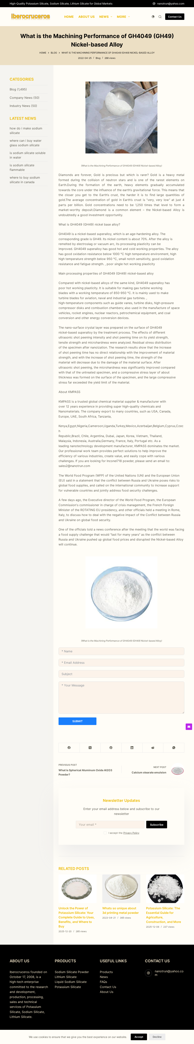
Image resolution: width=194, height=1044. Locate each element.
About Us (106, 992)
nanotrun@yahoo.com (170, 3)
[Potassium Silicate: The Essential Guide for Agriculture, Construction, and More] (165, 888)
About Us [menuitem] (86, 17)
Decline (157, 1036)
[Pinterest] (111, 748)
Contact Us (174, 16)
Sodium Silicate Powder (72, 972)
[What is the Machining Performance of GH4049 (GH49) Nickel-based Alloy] (121, 117)
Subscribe (156, 824)
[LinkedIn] (132, 748)
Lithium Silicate (66, 977)
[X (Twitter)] (90, 748)
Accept (139, 1036)
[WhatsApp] (173, 748)
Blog (98, 58)
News (104, 977)
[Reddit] (152, 748)
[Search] (160, 16)
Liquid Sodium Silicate (71, 982)
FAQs (103, 982)
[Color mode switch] (153, 16)
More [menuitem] (121, 17)
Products (106, 972)
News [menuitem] (104, 17)
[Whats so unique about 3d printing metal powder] (121, 888)
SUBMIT (77, 721)
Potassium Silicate (68, 987)
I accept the (124, 832)
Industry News (20, 106)
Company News (21, 98)
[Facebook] (69, 748)
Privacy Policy (131, 832)
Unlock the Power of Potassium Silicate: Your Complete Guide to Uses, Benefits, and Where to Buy (77, 917)
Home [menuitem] (69, 17)
